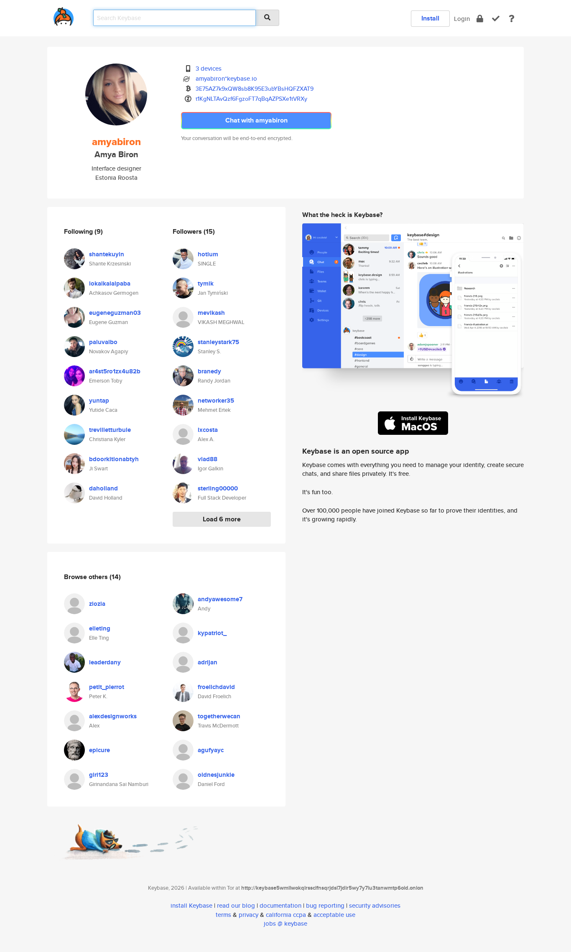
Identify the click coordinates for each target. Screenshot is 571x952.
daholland (103, 488)
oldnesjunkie (216, 774)
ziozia (97, 603)
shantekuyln (106, 254)
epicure (99, 750)
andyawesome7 (220, 599)
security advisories (374, 905)
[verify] (496, 18)
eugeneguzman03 (115, 312)
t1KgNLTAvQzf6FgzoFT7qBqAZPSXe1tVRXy (251, 98)
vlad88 (207, 459)
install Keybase (191, 905)
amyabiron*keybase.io (226, 78)
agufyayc (211, 750)
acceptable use (334, 914)
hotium (208, 254)
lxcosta (208, 429)
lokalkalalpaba (109, 283)
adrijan (207, 662)
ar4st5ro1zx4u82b (114, 371)
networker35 (216, 400)
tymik (206, 283)
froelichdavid (216, 687)
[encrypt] (480, 18)
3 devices (209, 68)
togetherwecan (219, 716)
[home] (64, 15)
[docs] (512, 18)
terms (223, 914)
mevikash (211, 312)
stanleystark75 (218, 342)
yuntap (99, 400)
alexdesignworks (113, 716)
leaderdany (105, 662)
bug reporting (325, 905)
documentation (280, 905)
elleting (99, 628)
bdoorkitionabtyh (114, 459)
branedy (209, 371)
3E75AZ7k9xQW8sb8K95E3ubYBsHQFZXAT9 (255, 88)
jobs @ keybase (285, 923)
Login (462, 18)
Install (430, 18)
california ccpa (286, 914)
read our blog (236, 905)
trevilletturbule (110, 429)
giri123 (98, 774)
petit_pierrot (106, 687)
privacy (248, 914)
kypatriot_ (212, 633)
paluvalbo (103, 342)
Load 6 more (222, 519)
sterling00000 (218, 488)
